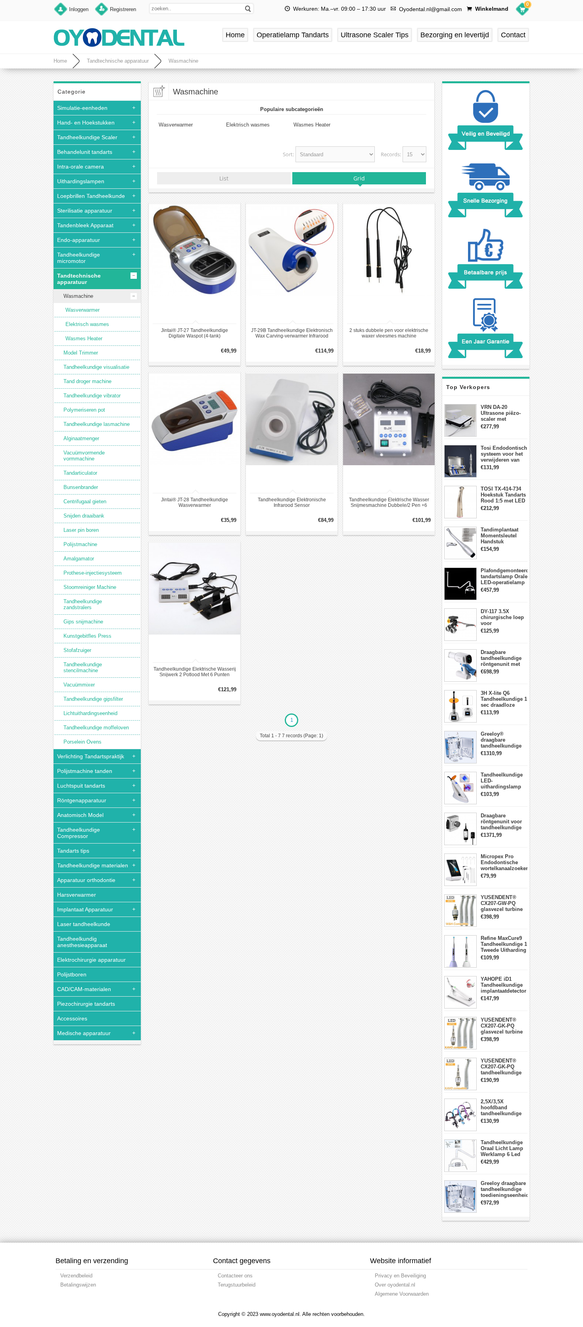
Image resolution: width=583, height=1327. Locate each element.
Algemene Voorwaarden (402, 1294)
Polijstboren (71, 974)
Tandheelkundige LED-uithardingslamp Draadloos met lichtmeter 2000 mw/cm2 (502, 781)
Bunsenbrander (80, 487)
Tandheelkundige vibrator (92, 396)
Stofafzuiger (77, 650)
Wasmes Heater (83, 338)
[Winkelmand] (522, 10)
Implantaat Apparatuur (85, 909)
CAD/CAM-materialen (84, 989)
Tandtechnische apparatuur (118, 61)
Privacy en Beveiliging (400, 1276)
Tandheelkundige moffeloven (96, 728)
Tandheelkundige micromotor (78, 257)
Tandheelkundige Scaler (87, 137)
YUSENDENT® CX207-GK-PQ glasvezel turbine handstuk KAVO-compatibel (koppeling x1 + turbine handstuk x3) (502, 1026)
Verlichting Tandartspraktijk (90, 756)
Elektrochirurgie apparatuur (91, 960)
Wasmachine (183, 61)
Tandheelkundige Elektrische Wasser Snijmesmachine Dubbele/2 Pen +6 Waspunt (389, 502)
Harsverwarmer (76, 895)
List (223, 178)
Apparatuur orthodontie (86, 880)
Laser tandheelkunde (83, 924)
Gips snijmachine (83, 622)
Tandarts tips (73, 851)
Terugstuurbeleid (236, 1285)
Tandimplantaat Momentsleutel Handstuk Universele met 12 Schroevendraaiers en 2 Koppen (504, 536)
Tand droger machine (87, 381)
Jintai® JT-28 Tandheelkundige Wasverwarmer (194, 502)
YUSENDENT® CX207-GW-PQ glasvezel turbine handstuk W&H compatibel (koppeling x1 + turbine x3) (502, 903)
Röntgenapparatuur (81, 800)
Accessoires (72, 1018)
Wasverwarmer (82, 310)
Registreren (123, 9)
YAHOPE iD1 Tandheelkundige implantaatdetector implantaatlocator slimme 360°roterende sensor (503, 985)
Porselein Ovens (82, 742)
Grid (359, 178)
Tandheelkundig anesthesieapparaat (82, 942)
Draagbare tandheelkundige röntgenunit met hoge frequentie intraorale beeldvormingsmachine (504, 658)
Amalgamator (78, 559)
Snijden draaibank (83, 516)
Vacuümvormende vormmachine (84, 456)
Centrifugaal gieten (84, 501)
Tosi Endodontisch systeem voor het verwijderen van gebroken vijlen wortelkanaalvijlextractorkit (504, 454)
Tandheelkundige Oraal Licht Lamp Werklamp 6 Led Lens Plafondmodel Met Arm (503, 1148)
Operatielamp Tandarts (293, 35)
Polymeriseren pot (84, 410)
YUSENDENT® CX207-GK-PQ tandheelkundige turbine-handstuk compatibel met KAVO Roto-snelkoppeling (501, 1067)
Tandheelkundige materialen (92, 865)
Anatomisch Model (80, 815)
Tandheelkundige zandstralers (82, 604)
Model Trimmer (80, 353)
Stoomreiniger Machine (89, 587)
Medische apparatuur (84, 1033)
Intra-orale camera (80, 166)
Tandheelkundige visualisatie (96, 367)
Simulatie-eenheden (82, 108)
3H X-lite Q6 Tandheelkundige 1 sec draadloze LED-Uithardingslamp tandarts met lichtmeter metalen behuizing (504, 699)
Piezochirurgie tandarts (86, 1004)
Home (235, 35)
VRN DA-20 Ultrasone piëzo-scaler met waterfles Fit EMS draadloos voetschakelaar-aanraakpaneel (502, 413)
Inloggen (78, 9)
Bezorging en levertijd (454, 35)
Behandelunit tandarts (84, 152)
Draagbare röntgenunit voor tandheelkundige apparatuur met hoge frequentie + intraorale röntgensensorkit (502, 821)
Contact (513, 35)
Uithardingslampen (80, 181)
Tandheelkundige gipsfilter (93, 699)
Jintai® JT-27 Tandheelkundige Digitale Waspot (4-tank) (194, 333)
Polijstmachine (80, 544)
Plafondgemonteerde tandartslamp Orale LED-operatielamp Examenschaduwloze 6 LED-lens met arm (504, 576)
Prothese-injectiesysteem (92, 573)
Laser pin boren (81, 530)
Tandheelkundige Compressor (78, 832)
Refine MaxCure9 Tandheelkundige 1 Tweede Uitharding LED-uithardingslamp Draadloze (504, 944)
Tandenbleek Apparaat (85, 225)
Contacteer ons (235, 1276)
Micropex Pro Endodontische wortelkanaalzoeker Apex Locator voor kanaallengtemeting (504, 862)
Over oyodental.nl (395, 1285)
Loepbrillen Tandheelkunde (91, 196)
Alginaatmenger (81, 438)
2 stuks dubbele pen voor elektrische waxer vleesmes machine (388, 333)
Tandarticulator (80, 473)
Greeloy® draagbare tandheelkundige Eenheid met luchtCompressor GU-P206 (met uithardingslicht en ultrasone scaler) (504, 740)
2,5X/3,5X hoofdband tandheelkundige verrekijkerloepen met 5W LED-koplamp (502, 1107)
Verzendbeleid (76, 1276)
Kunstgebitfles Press (87, 636)
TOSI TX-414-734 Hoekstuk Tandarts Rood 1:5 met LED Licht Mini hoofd (503, 495)
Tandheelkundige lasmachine (96, 424)
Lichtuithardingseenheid (90, 713)
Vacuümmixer (79, 685)
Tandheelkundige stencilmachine (82, 667)
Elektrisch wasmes (87, 324)
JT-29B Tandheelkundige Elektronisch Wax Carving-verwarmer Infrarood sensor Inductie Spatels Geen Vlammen (292, 333)
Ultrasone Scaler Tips (374, 35)
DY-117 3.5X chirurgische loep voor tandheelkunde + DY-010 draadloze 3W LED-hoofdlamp (502, 617)
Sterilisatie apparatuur (84, 210)
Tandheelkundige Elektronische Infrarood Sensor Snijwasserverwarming (292, 502)
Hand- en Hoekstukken (86, 122)
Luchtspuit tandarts (81, 785)
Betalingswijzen (78, 1285)
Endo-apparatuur (78, 240)
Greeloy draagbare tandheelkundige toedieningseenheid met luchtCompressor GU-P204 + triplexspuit (504, 1189)
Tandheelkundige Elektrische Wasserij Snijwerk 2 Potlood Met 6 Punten (194, 671)
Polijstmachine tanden (84, 771)
